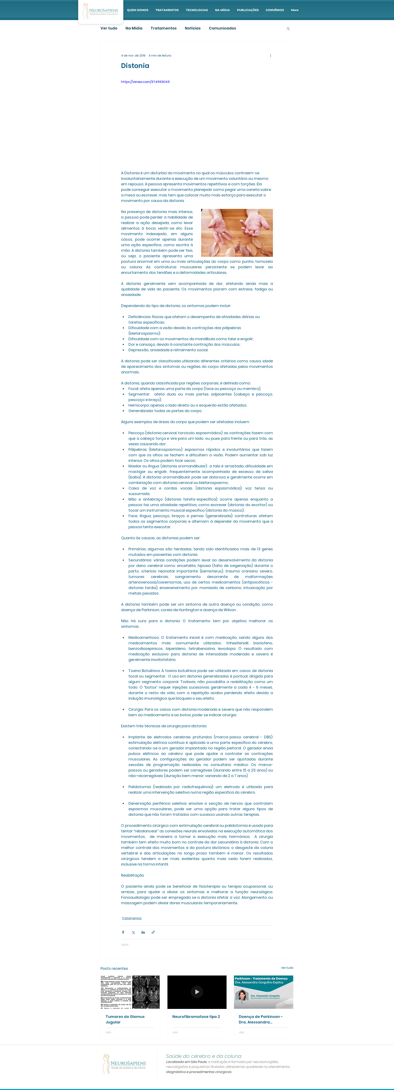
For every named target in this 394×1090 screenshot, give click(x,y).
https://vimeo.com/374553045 (145, 81)
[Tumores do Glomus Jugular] (130, 992)
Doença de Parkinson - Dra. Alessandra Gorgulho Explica (261, 1019)
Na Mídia (134, 28)
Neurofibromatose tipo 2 (196, 1016)
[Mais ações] (270, 55)
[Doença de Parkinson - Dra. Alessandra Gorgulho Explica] (263, 992)
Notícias (193, 28)
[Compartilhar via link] (153, 932)
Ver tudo (109, 28)
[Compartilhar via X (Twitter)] (133, 932)
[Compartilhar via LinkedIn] (143, 932)
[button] (137, 10)
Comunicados (222, 28)
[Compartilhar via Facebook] (123, 932)
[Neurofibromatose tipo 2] (197, 992)
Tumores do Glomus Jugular (125, 1019)
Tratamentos (164, 28)
